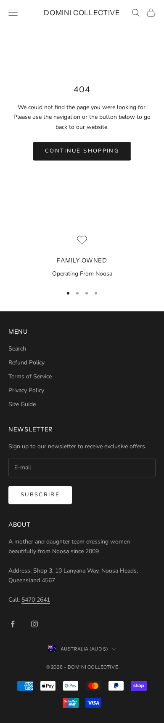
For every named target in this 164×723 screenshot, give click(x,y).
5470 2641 (35, 600)
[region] (82, 257)
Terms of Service (30, 376)
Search (17, 349)
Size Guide (22, 404)
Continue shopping (82, 151)
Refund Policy (26, 363)
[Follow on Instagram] (34, 624)
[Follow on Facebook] (12, 624)
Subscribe (40, 494)
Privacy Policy (26, 390)
